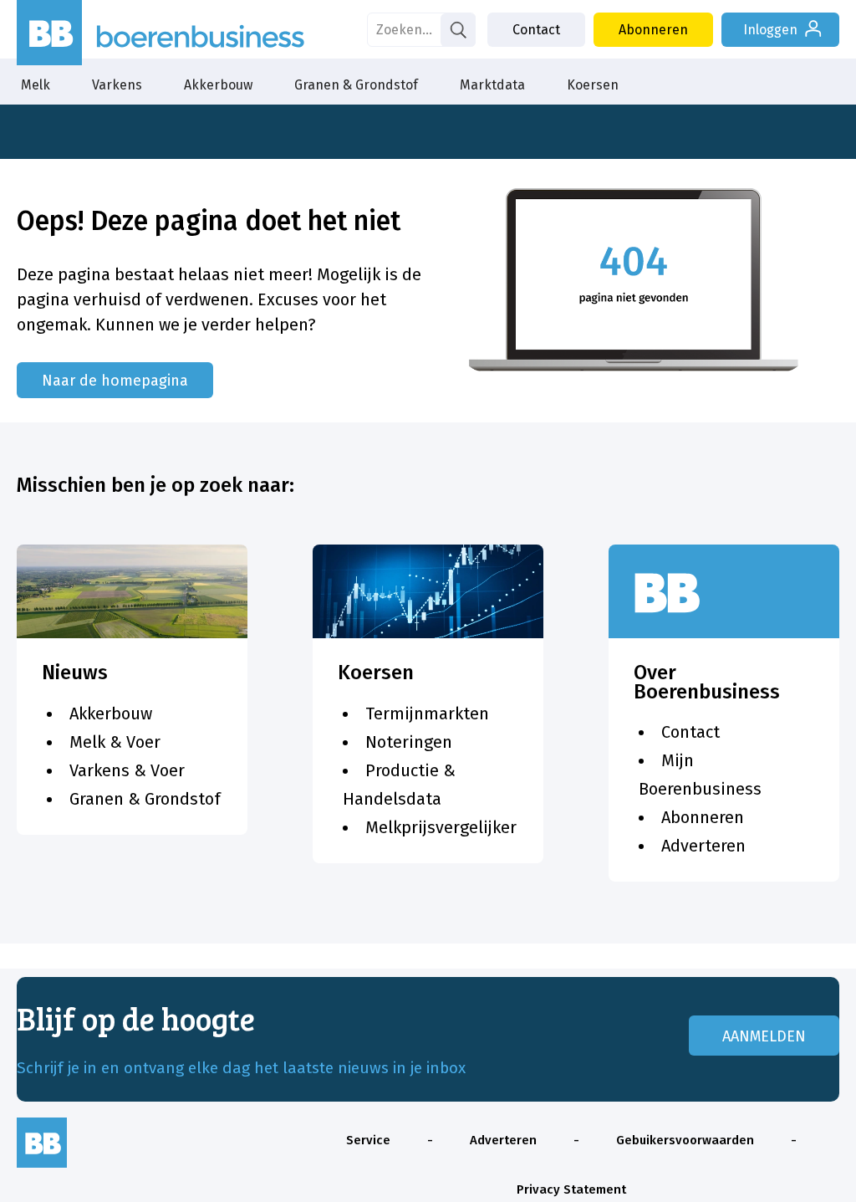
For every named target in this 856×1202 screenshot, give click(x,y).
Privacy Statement (571, 1189)
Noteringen (408, 742)
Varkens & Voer (127, 770)
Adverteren (703, 846)
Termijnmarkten (427, 713)
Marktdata (492, 85)
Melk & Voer (114, 742)
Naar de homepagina (115, 380)
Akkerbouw (218, 85)
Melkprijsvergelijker (441, 827)
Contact (536, 30)
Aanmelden (764, 1036)
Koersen (593, 85)
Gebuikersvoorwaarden (685, 1140)
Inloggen (770, 30)
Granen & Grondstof (356, 85)
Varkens (117, 85)
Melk (35, 85)
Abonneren (653, 30)
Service (368, 1140)
